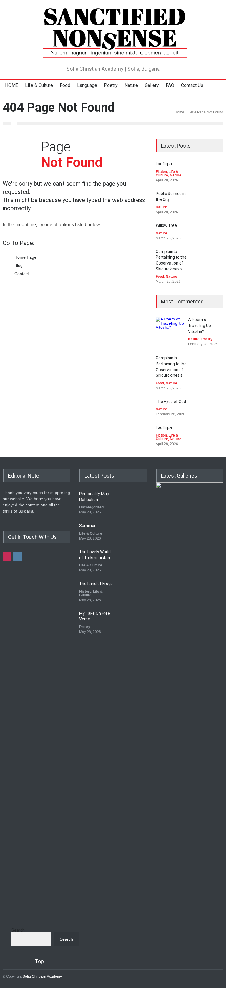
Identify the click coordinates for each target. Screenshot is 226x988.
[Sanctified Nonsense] (113, 51)
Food (65, 85)
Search (18, 930)
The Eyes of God (171, 401)
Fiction (161, 172)
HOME (11, 85)
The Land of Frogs (96, 583)
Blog (18, 265)
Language (87, 85)
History (85, 591)
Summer (87, 525)
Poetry (111, 85)
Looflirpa (164, 163)
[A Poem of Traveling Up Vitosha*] (170, 331)
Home (179, 112)
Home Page (25, 257)
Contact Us (192, 85)
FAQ (170, 85)
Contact (21, 273)
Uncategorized (91, 507)
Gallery (152, 85)
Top (39, 961)
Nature (131, 85)
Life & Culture (39, 85)
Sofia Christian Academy (42, 976)
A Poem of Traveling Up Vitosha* (199, 325)
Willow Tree (166, 225)
